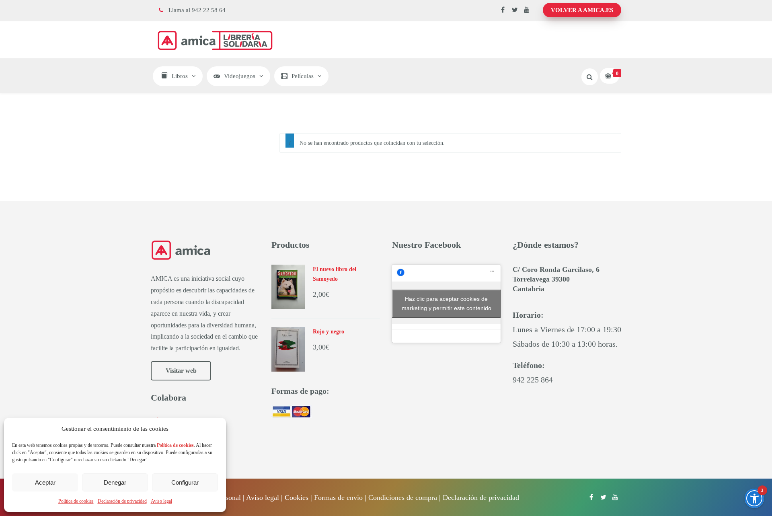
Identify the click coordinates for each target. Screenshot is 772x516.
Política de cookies (76, 501)
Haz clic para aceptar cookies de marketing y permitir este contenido (446, 303)
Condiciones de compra (402, 497)
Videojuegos (239, 76)
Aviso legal (161, 501)
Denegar (115, 482)
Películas (303, 76)
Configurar (185, 482)
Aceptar (45, 482)
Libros (180, 76)
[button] (754, 498)
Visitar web (181, 370)
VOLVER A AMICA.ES (582, 10)
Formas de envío (338, 497)
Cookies (296, 497)
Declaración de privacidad (122, 501)
